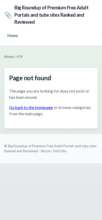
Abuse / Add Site (53, 151)
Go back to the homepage (31, 107)
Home (12, 35)
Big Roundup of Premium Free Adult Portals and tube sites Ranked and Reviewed (46, 15)
